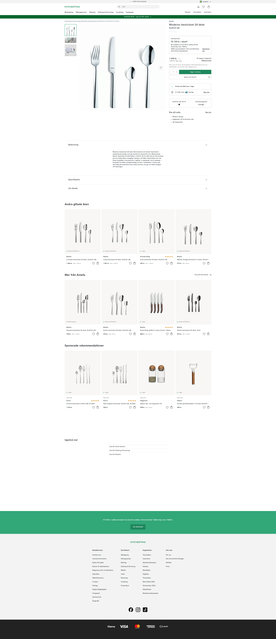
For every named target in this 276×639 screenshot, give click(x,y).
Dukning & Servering (105, 12)
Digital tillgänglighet (99, 589)
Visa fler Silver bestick (117, 446)
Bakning (92, 12)
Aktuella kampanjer (149, 562)
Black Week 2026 (149, 582)
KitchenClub (96, 597)
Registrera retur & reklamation (102, 570)
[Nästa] (161, 67)
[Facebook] (130, 609)
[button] (173, 31)
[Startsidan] (72, 7)
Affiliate (168, 562)
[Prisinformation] (179, 59)
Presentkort (125, 585)
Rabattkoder (147, 589)
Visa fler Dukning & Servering (119, 450)
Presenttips (147, 578)
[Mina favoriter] (203, 6)
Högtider (146, 574)
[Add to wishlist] (93, 263)
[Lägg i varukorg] (97, 263)
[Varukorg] (208, 6)
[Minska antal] (170, 72)
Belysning (124, 578)
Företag (95, 585)
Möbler (123, 570)
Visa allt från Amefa (201, 274)
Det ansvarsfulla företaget (175, 558)
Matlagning (69, 12)
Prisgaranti (96, 593)
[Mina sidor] (198, 6)
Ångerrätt (95, 601)
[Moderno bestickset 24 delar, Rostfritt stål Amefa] (122, 67)
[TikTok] (145, 609)
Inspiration (207, 12)
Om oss (168, 555)
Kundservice (96, 555)
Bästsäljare (146, 570)
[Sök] (119, 7)
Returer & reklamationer (100, 566)
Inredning (119, 12)
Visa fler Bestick (115, 454)
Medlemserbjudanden (150, 593)
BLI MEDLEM (138, 527)
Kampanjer (130, 12)
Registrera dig (205, 50)
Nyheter (188, 12)
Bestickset (93, 21)
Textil (123, 574)
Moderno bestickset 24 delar (109, 21)
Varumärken (197, 12)
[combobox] (205, 1)
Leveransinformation (99, 558)
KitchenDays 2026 (149, 585)
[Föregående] (84, 67)
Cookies (95, 582)
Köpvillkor (95, 574)
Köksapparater (81, 12)
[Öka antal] (176, 72)
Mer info (206, 92)
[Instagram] (138, 609)
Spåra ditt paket (98, 562)
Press (168, 566)
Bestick (85, 21)
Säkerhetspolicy (98, 578)
